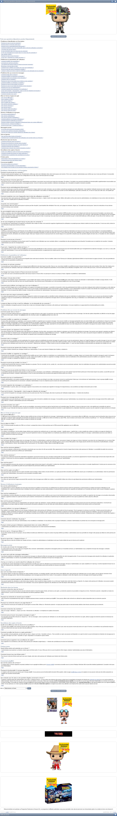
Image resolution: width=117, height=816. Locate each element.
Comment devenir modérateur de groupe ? (11, 120)
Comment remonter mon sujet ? (9, 94)
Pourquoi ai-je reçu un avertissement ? (10, 87)
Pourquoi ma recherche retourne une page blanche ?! (14, 144)
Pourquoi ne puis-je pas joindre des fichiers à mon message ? (16, 86)
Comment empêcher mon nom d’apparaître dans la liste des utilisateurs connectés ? (22, 48)
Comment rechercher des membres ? (10, 146)
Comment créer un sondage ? (8, 79)
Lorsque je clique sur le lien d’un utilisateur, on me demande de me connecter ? (22, 70)
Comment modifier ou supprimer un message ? (12, 76)
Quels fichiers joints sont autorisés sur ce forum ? (13, 158)
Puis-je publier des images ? (8, 102)
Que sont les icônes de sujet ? (8, 110)
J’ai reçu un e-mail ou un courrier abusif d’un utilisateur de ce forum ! (18, 132)
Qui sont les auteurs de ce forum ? (9, 164)
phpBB (7, 812)
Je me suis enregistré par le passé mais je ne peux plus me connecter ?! (19, 52)
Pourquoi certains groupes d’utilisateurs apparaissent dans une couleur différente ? (22, 122)
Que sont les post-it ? (6, 107)
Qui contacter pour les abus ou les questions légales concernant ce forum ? (19, 167)
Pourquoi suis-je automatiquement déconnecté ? (13, 46)
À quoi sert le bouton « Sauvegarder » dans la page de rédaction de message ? (21, 90)
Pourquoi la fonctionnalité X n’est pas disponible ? (13, 165)
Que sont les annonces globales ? (9, 104)
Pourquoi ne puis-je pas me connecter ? (11, 43)
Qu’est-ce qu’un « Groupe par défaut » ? (11, 123)
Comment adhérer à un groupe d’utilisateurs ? (12, 119)
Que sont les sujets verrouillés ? (9, 109)
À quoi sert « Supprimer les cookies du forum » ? (13, 57)
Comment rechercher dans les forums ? (11, 141)
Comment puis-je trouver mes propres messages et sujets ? (16, 148)
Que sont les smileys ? (6, 100)
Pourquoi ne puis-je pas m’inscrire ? (10, 56)
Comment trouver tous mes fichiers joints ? (11, 160)
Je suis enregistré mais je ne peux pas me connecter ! (14, 51)
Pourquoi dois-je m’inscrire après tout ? (11, 44)
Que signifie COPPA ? (6, 54)
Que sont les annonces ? (7, 105)
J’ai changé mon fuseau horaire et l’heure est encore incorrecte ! (17, 64)
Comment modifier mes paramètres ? (10, 61)
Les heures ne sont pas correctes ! (9, 63)
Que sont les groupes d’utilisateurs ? (10, 117)
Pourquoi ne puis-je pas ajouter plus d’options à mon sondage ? (17, 81)
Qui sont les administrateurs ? (8, 114)
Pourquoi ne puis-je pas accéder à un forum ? (12, 84)
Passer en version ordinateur (58, 36)
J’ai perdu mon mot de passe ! (8, 49)
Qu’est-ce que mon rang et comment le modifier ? (13, 69)
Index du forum (5, 814)
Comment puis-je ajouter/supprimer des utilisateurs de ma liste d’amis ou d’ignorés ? (22, 137)
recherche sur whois (95, 679)
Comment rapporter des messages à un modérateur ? (14, 89)
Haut (2, 177)
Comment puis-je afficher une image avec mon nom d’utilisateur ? (17, 67)
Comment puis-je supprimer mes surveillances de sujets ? (15, 155)
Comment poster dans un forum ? (9, 74)
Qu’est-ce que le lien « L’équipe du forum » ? (12, 125)
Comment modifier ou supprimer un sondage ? (12, 82)
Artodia (114, 812)
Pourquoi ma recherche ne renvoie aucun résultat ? (14, 143)
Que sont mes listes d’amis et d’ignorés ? (11, 136)
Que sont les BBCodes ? (7, 97)
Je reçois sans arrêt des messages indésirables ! (13, 130)
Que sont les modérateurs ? (8, 116)
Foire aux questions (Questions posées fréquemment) (19, 1)
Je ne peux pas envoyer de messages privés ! (12, 129)
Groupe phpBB (50, 664)
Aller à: (2, 688)
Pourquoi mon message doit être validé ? (11, 92)
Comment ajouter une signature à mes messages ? (14, 78)
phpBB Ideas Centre (76, 672)
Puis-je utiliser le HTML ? (7, 99)
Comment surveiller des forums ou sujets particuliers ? (14, 153)
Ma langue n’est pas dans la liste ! (9, 66)
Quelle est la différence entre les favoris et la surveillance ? (15, 151)
